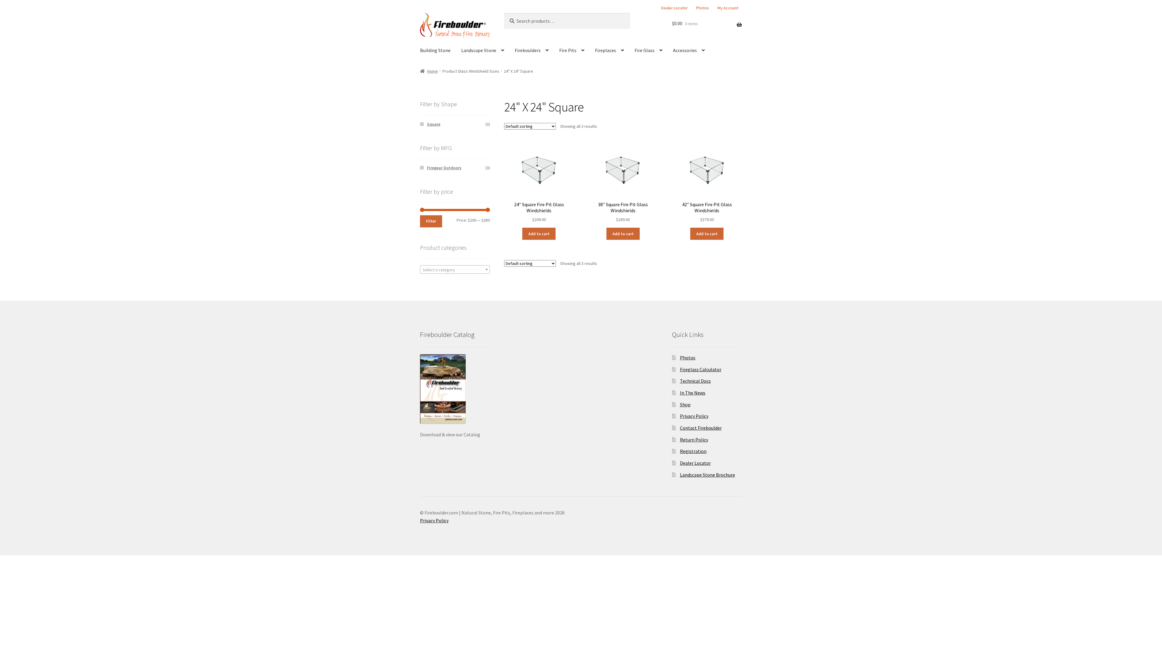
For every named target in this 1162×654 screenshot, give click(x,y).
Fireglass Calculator (700, 369)
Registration (693, 451)
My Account (727, 8)
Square (433, 124)
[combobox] (455, 269)
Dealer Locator (674, 8)
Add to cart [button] (539, 233)
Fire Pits (567, 50)
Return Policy (694, 440)
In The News (692, 393)
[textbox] (455, 270)
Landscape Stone (478, 50)
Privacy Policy (694, 416)
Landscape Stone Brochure (707, 475)
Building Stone (435, 50)
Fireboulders (528, 50)
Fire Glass (645, 50)
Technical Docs (695, 381)
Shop (685, 404)
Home (432, 71)
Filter (431, 221)
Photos (702, 8)
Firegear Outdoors (444, 167)
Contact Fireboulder (701, 428)
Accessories (685, 50)
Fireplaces (605, 50)
